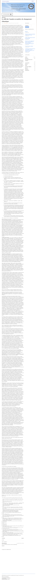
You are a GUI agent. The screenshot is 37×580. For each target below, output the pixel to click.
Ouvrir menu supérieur (5, 1)
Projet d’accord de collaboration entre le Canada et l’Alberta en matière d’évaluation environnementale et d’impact (29, 42)
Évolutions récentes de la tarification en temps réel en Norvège (30, 34)
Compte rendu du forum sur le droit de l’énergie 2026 (30, 38)
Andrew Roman (4, 543)
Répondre (3, 545)
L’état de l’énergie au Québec (29, 46)
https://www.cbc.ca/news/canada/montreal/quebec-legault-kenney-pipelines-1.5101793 (12, 533)
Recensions (26, 58)
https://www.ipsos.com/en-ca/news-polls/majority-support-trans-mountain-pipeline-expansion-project (13, 515)
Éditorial (26, 31)
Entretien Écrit (27, 70)
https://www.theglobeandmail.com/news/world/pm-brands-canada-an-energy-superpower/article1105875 (12, 504)
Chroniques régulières (28, 66)
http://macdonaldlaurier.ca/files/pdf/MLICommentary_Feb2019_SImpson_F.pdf (12, 535)
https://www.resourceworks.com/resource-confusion (16, 507)
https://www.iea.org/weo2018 (6, 505)
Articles (3, 17)
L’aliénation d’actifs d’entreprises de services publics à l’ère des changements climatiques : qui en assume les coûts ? (30, 50)
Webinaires (26, 69)
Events (26, 65)
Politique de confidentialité (5, 576)
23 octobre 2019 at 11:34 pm (20, 543)
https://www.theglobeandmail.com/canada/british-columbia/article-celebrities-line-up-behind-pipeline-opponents (13, 531)
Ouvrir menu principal (6, 14)
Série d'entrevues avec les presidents (28, 60)
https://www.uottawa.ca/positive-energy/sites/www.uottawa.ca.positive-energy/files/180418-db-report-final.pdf (12, 520)
